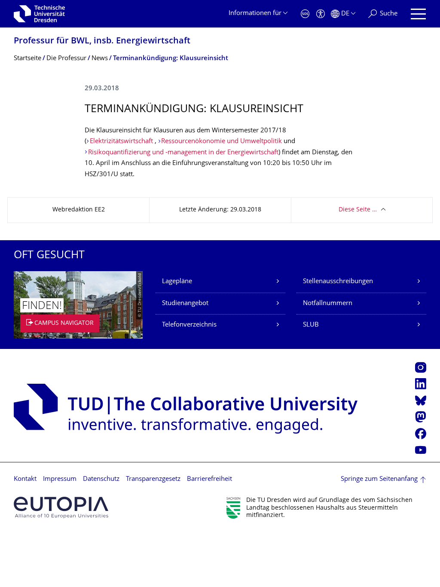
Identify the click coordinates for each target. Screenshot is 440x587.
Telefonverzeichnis (189, 325)
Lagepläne (177, 281)
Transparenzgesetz (153, 479)
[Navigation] (418, 14)
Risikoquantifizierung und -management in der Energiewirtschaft (183, 153)
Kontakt (25, 479)
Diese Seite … (358, 210)
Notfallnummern (327, 303)
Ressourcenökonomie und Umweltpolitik (221, 141)
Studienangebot (185, 303)
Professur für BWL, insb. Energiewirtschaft (102, 41)
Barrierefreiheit (209, 479)
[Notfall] (305, 14)
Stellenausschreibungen (338, 281)
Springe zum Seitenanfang (379, 479)
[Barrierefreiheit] (320, 14)
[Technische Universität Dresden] (39, 13)
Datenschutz (101, 479)
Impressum (59, 479)
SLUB (311, 325)
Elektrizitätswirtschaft (122, 141)
